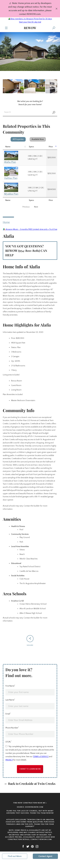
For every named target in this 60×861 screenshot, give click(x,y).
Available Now (38, 139)
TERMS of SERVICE (41, 756)
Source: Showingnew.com (30, 807)
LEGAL (8, 741)
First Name (10, 686)
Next (36, 207)
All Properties (18, 139)
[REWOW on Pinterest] (32, 846)
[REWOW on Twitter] (27, 846)
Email (8, 713)
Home (6, 222)
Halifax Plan (10, 178)
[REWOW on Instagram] (37, 846)
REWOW (30, 28)
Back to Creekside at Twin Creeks (31, 783)
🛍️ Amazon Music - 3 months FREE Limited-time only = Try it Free (30, 229)
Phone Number (12, 727)
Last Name (10, 700)
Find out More (14, 856)
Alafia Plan (10, 162)
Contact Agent (45, 856)
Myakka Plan (11, 193)
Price (51, 147)
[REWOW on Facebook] (23, 846)
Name (7, 147)
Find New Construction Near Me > (30, 803)
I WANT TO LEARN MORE (30, 769)
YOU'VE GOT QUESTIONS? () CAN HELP (26, 250)
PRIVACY (9, 760)
